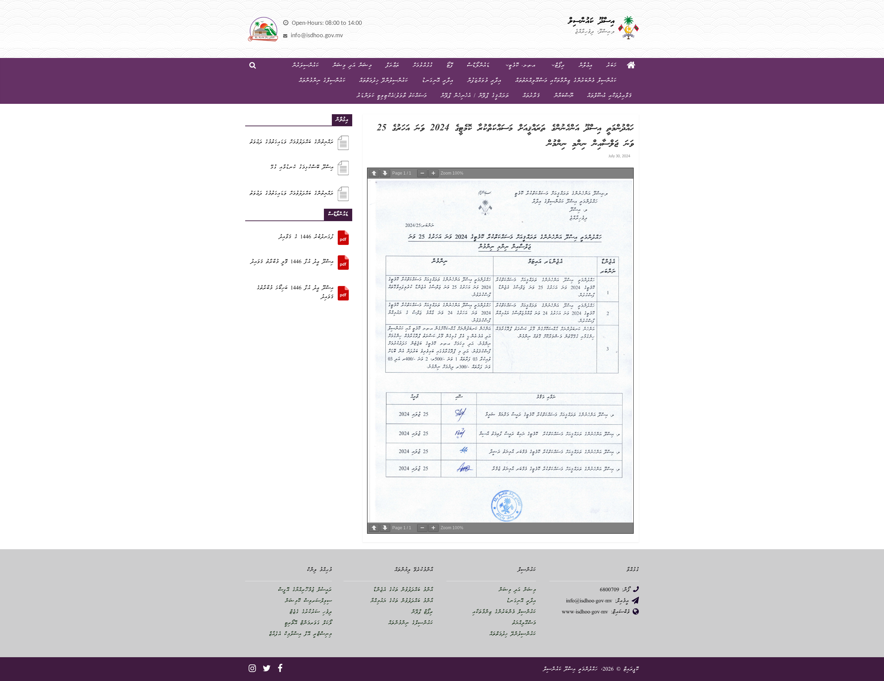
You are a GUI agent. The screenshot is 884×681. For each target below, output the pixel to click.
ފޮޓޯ (449, 65)
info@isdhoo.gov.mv (317, 35)
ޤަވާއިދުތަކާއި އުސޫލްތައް (609, 96)
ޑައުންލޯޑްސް (478, 65)
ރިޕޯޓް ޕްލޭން (422, 612)
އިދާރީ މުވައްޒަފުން (484, 81)
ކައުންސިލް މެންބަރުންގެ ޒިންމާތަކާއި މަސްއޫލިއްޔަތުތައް (565, 81)
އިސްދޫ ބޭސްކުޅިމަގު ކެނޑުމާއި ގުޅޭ (302, 168)
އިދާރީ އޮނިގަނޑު (437, 81)
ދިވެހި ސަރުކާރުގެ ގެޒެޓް (310, 612)
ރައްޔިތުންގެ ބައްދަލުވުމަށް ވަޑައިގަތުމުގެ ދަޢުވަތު (292, 142)
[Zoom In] (433, 173)
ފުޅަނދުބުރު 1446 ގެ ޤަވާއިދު (306, 237)
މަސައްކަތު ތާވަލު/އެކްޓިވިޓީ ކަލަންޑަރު (392, 96)
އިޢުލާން (586, 65)
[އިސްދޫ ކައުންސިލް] (631, 66)
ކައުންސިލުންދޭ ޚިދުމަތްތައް (383, 81)
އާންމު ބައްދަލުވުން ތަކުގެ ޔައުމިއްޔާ (402, 601)
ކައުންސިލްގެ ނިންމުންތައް (322, 81)
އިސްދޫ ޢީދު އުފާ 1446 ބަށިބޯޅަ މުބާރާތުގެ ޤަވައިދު (295, 293)
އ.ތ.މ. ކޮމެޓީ (522, 65)
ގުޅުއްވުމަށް (423, 65)
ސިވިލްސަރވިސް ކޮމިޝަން (308, 601)
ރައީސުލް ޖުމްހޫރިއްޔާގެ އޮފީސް (305, 590)
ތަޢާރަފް (392, 65)
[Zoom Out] (422, 173)
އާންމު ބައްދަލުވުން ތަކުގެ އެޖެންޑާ (403, 590)
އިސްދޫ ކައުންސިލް (591, 21)
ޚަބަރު (611, 65)
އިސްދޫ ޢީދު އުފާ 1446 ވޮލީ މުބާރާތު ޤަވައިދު (292, 262)
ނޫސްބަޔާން (563, 96)
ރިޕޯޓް (560, 65)
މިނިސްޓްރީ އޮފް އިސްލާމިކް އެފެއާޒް (300, 634)
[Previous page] (374, 173)
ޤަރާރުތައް (531, 96)
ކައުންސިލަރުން (305, 65)
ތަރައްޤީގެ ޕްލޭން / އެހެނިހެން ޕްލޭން (475, 96)
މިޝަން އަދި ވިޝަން (352, 65)
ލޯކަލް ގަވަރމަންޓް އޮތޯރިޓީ (308, 623)
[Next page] (385, 173)
